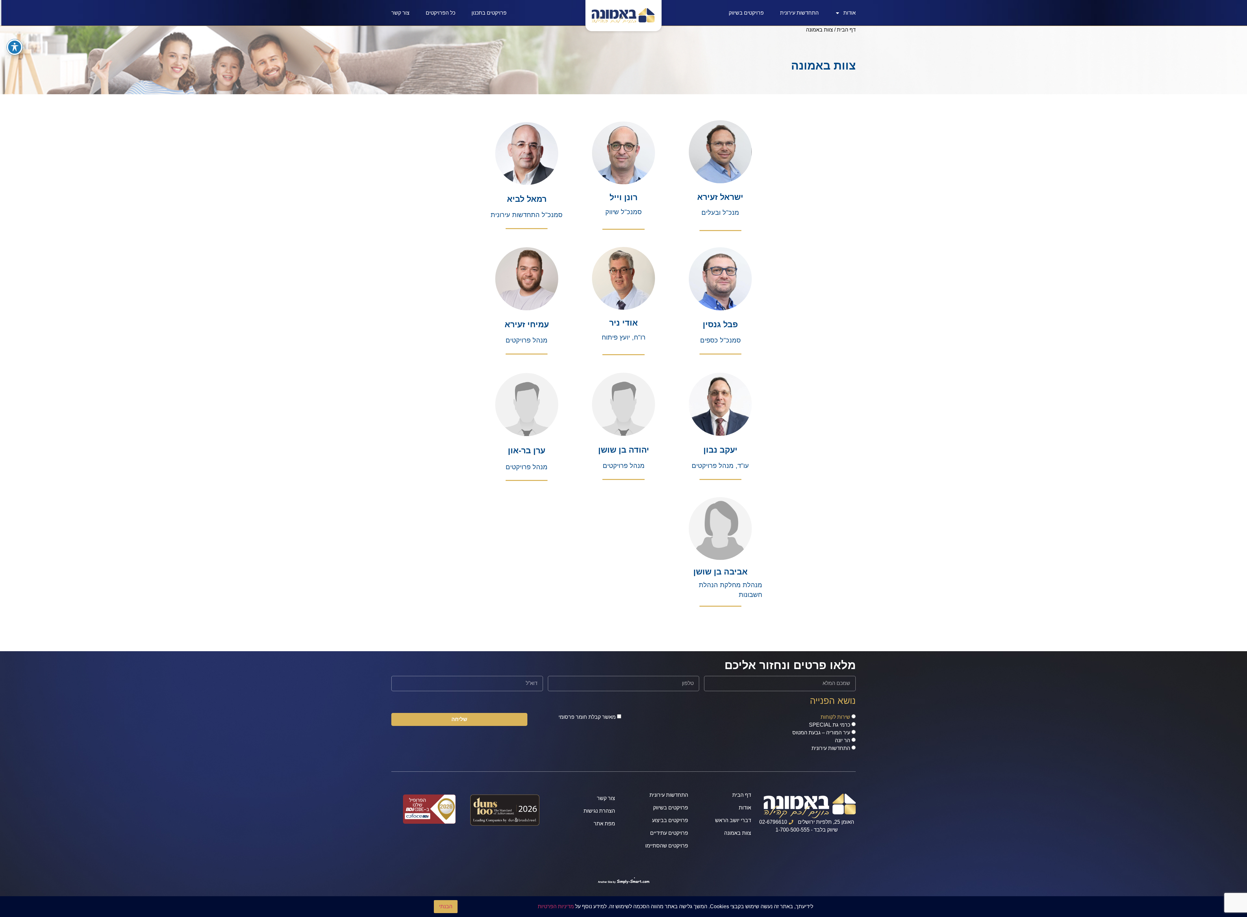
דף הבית (846, 29)
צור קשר (400, 13)
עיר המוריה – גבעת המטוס (821, 732)
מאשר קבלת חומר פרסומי (587, 717)
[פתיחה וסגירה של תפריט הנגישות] (14, 47)
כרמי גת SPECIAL (829, 725)
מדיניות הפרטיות (556, 906)
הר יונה (842, 740)
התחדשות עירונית (799, 13)
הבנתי (445, 906)
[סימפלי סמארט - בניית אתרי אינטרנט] (623, 881)
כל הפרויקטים (440, 13)
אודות (849, 13)
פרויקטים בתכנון (489, 13)
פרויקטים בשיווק (746, 13)
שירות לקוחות (835, 717)
